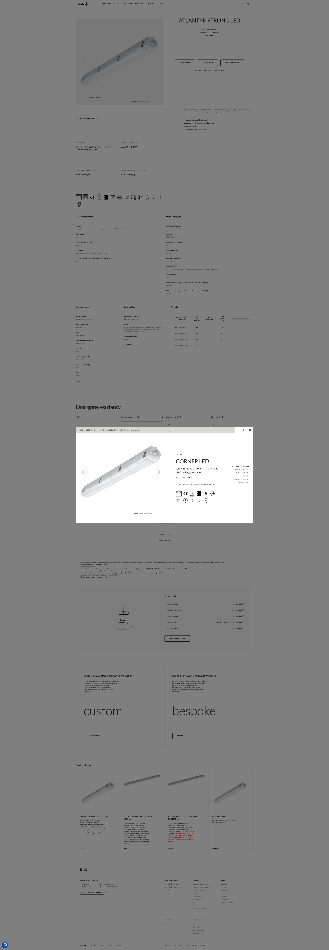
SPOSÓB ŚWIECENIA (241, 479)
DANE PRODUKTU (242, 473)
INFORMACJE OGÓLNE (240, 467)
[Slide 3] (145, 513)
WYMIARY (245, 476)
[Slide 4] (150, 513)
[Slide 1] (136, 513)
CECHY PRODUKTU (242, 470)
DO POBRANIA (244, 482)
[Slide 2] (141, 513)
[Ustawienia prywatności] (5, 945)
